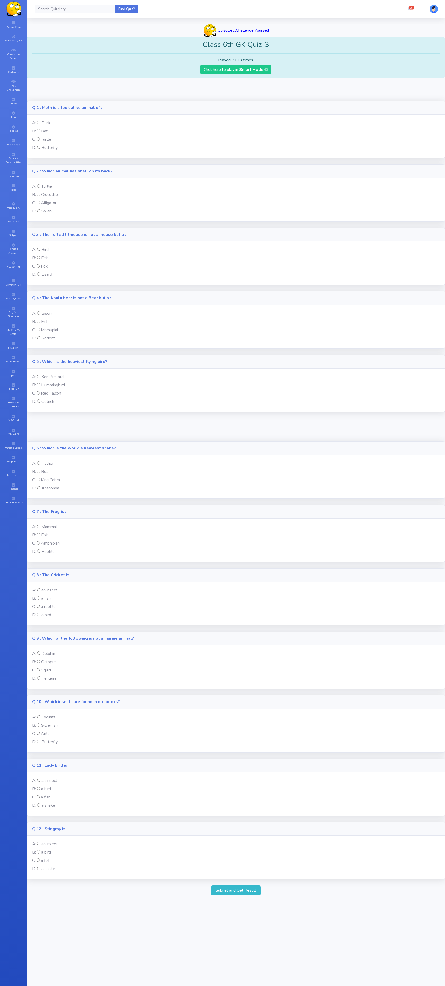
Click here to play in (234, 69)
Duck (45, 123)
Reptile (48, 551)
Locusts (48, 717)
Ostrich (47, 401)
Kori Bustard (52, 377)
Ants (45, 734)
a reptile (48, 606)
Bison (46, 313)
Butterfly (49, 148)
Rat (44, 131)
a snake (48, 805)
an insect (49, 590)
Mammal (49, 527)
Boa (44, 471)
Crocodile (49, 194)
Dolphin (48, 653)
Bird (45, 250)
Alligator (48, 203)
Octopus (48, 662)
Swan (46, 211)
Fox (44, 266)
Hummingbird (53, 385)
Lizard (46, 274)
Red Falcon (51, 393)
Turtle (46, 139)
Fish (44, 258)
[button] (409, 9)
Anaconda (50, 488)
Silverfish (49, 725)
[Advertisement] (236, 89)
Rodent (48, 338)
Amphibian (50, 543)
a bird (46, 615)
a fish (46, 598)
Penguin (48, 678)
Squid (46, 670)
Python (47, 463)
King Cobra (50, 480)
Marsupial (49, 330)
